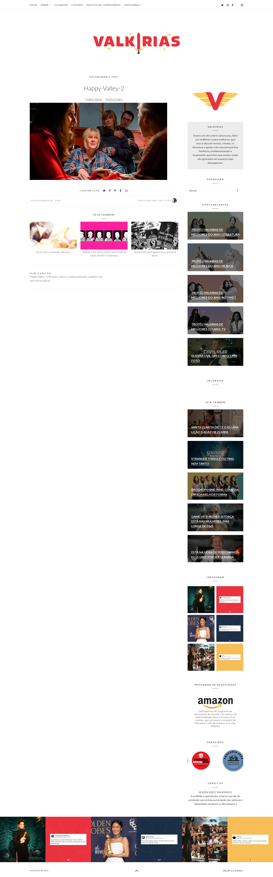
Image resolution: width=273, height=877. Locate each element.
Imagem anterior (93, 99)
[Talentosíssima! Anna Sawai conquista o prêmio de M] (201, 628)
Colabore (61, 5)
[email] (126, 190)
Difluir (240, 870)
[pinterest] (115, 190)
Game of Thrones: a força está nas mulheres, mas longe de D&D (212, 521)
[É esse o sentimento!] (229, 628)
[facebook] (109, 190)
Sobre (45, 5)
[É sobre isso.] (229, 657)
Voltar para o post (104, 77)
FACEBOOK (215, 380)
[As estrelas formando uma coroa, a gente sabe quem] (201, 599)
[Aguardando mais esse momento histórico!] (229, 599)
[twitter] (104, 190)
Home (34, 5)
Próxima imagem (114, 99)
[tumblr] (120, 190)
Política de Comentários (104, 5)
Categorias (131, 5)
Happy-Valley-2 (104, 88)
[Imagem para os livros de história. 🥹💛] (201, 657)
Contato (77, 5)
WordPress (228, 870)
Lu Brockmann (227, 803)
